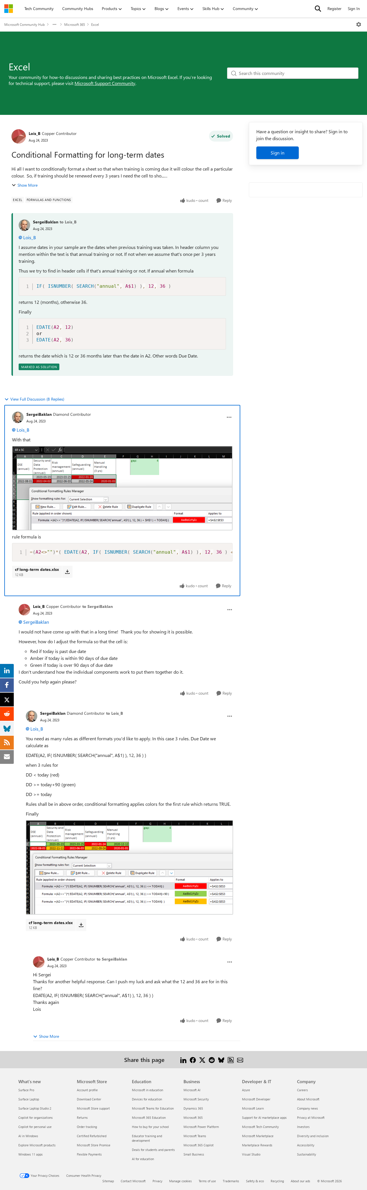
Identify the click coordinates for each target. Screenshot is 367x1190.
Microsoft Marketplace (258, 1136)
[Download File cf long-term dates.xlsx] (67, 572)
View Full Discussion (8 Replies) (37, 399)
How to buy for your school (150, 1127)
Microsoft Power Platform (201, 1127)
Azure (246, 1090)
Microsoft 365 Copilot (199, 1145)
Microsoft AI (192, 1090)
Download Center (89, 1099)
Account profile (87, 1090)
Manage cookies (180, 1181)
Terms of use (207, 1181)
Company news (307, 1108)
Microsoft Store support (93, 1108)
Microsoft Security (196, 1099)
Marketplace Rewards (257, 1145)
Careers (302, 1090)
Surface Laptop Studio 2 (34, 1108)
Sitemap (108, 1181)
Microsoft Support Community (105, 83)
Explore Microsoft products (37, 1145)
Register (334, 8)
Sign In (354, 8)
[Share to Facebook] (193, 1059)
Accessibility (305, 1145)
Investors (303, 1127)
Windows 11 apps (30, 1154)
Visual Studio (251, 1154)
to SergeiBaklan (97, 606)
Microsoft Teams (195, 1136)
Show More (27, 185)
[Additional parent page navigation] (54, 24)
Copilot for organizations (35, 1117)
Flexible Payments (89, 1154)
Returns (82, 1117)
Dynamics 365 (193, 1108)
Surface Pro (26, 1090)
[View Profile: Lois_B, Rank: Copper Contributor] (18, 136)
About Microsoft (308, 1099)
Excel (95, 24)
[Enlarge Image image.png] (122, 488)
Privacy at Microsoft (311, 1117)
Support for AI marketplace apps (264, 1117)
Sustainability (306, 1154)
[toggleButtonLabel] (359, 24)
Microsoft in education (147, 1090)
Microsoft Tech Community (260, 1127)
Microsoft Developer (256, 1099)
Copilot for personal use (35, 1127)
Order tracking (87, 1127)
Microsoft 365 (74, 24)
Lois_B (34, 133)
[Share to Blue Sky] (221, 1059)
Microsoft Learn (253, 1108)
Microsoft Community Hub (24, 24)
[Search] (318, 8)
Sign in (277, 153)
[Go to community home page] (8, 8)
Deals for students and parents (153, 1150)
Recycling (277, 1181)
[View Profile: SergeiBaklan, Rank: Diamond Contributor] (18, 417)
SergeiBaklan (45, 222)
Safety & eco (255, 1181)
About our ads (300, 1181)
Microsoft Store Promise (93, 1145)
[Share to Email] (240, 1059)
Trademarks (231, 1181)
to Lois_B (68, 222)
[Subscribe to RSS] (231, 1059)
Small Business (194, 1154)
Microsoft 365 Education (149, 1117)
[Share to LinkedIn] (183, 1059)
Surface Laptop (28, 1099)
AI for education (143, 1159)
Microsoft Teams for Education (153, 1108)
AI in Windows (28, 1136)
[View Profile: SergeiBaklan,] (24, 225)
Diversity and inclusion (313, 1136)
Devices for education (147, 1099)
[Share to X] (202, 1059)
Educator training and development (147, 1138)
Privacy (157, 1181)
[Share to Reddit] (212, 1059)
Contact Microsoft (133, 1181)
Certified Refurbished (91, 1136)
